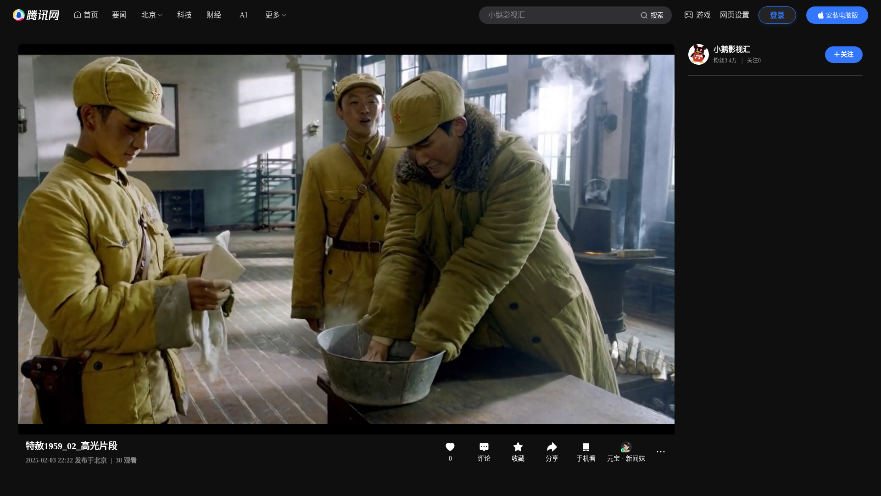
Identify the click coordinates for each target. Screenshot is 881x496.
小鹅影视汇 (732, 49)
